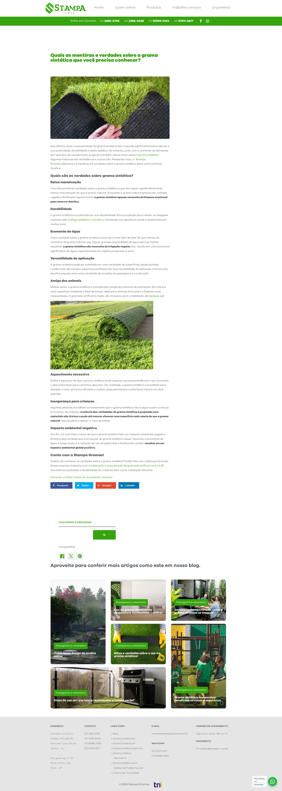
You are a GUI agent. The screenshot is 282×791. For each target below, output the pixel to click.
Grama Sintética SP (124, 743)
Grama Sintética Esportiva (128, 748)
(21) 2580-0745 (92, 734)
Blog (115, 734)
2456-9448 (134, 21)
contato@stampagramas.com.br (170, 734)
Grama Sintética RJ (124, 738)
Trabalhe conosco (186, 7)
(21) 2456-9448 (92, 738)
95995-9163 (159, 21)
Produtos (154, 7)
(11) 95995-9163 (92, 743)
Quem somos (125, 7)
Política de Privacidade (126, 773)
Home (99, 7)
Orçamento (221, 7)
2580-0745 (109, 21)
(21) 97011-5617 (92, 748)
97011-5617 (183, 21)
